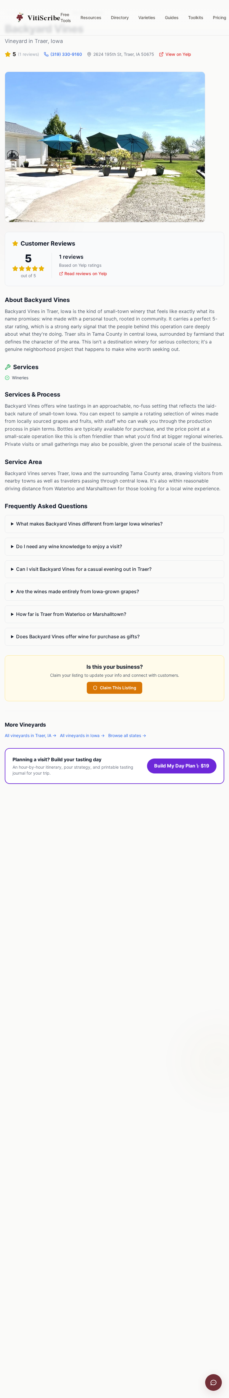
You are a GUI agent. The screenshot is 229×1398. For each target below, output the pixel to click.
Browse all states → (127, 735)
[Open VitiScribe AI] (213, 1382)
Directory (120, 17)
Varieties (146, 17)
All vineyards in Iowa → (82, 735)
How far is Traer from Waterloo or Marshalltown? (71, 614)
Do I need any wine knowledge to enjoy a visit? (69, 546)
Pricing (219, 17)
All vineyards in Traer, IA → (30, 735)
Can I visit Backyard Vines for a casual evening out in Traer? (83, 569)
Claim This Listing (118, 687)
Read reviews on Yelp (85, 273)
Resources (91, 17)
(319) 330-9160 (66, 54)
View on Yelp (178, 54)
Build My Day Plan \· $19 (181, 766)
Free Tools (66, 17)
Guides (172, 17)
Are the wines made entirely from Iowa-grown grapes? (77, 591)
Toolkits (195, 17)
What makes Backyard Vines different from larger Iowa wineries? (89, 524)
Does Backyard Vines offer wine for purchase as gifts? (78, 636)
